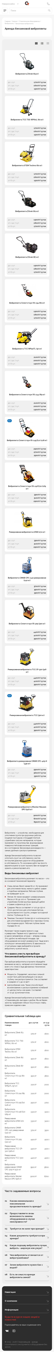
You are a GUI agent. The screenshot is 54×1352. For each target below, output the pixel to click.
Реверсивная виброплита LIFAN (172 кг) (27, 532)
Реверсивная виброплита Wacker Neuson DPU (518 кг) (27, 808)
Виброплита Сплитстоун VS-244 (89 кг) (27, 395)
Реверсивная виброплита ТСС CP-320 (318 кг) (27, 670)
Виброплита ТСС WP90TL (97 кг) (27, 349)
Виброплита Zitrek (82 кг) (27, 211)
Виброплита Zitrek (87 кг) (27, 257)
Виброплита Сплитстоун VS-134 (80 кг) (27, 303)
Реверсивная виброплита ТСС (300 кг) (27, 715)
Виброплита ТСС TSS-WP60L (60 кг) (27, 120)
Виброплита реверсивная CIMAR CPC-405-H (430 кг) (27, 762)
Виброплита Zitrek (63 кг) (27, 74)
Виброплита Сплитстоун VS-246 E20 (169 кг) (27, 487)
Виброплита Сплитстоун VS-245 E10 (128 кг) (27, 440)
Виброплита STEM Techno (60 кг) (27, 165)
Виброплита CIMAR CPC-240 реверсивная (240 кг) (27, 579)
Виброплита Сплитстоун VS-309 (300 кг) (27, 624)
